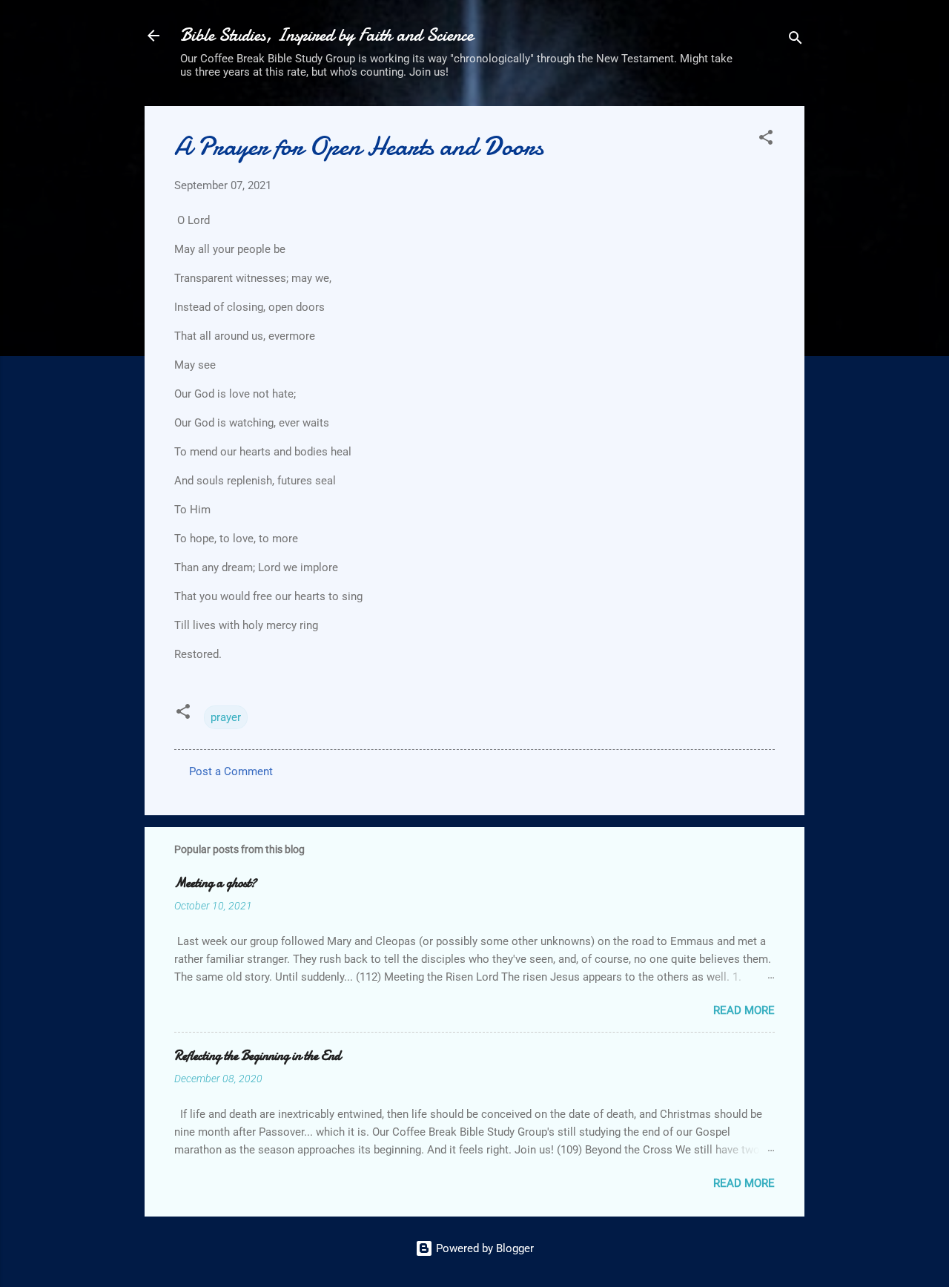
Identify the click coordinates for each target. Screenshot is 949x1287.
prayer (226, 717)
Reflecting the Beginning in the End (257, 1056)
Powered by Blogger (483, 1248)
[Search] (795, 40)
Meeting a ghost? (215, 883)
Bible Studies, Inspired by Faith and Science (326, 35)
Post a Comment (231, 771)
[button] (766, 139)
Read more (744, 1010)
